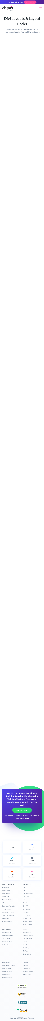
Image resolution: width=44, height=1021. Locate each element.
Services (11, 92)
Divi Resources (27, 938)
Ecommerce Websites (8, 906)
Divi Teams (26, 903)
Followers (12, 848)
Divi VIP (25, 906)
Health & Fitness (14, 85)
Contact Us (26, 968)
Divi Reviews (6, 974)
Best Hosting (27, 954)
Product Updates (28, 935)
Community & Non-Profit (15, 67)
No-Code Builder (7, 900)
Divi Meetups (6, 962)
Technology (12, 96)
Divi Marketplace (28, 893)
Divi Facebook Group (8, 965)
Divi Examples (6, 968)
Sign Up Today (22, 810)
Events (11, 75)
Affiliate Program (7, 977)
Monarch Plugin (27, 921)
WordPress (26, 945)
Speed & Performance (8, 915)
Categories (9, 55)
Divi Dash (26, 912)
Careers (25, 965)
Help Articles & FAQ (8, 935)
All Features (5, 887)
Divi (24, 887)
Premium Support (7, 921)
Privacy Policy (27, 974)
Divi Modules (6, 890)
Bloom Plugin (27, 918)
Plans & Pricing (27, 924)
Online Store (13, 89)
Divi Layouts (6, 893)
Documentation (6, 932)
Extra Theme (27, 915)
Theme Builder (6, 909)
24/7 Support (6, 938)
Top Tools (26, 951)
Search (7, 47)
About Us (25, 962)
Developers (5, 918)
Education (12, 72)
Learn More (30, 2)
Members (32, 848)
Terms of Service (28, 971)
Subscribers (32, 862)
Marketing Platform (8, 912)
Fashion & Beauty (14, 78)
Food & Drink (13, 82)
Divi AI (25, 900)
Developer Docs (7, 942)
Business (11, 62)
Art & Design (13, 59)
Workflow (5, 903)
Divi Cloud (26, 896)
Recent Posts (27, 932)
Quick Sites (5, 896)
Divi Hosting (26, 909)
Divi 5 (25, 890)
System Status (6, 945)
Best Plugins (26, 948)
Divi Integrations (7, 971)
